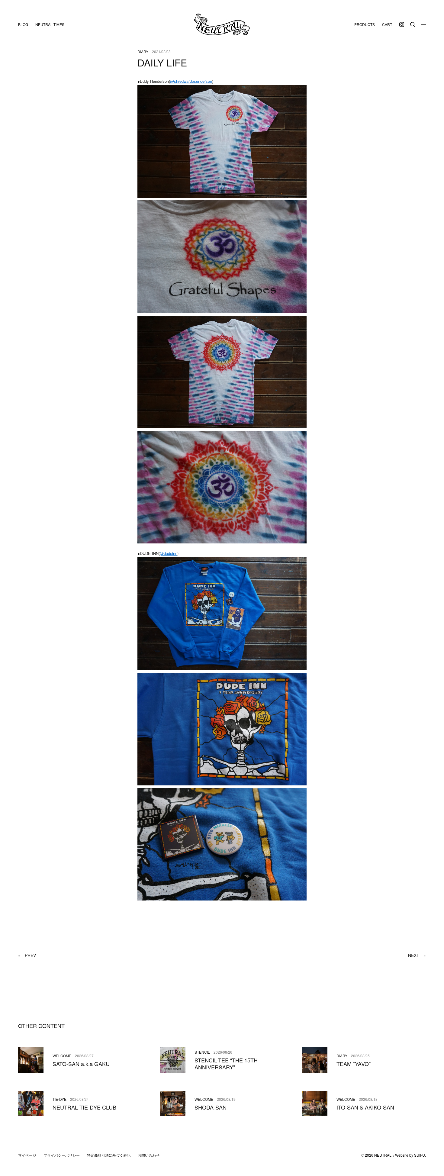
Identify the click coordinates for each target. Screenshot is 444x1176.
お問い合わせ (148, 1155)
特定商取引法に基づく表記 (108, 1155)
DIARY (142, 51)
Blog (23, 24)
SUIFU (419, 1155)
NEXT (417, 955)
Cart (387, 24)
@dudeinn (168, 553)
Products (364, 24)
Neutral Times (49, 24)
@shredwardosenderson (191, 81)
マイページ (27, 1155)
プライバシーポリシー (61, 1155)
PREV (27, 955)
